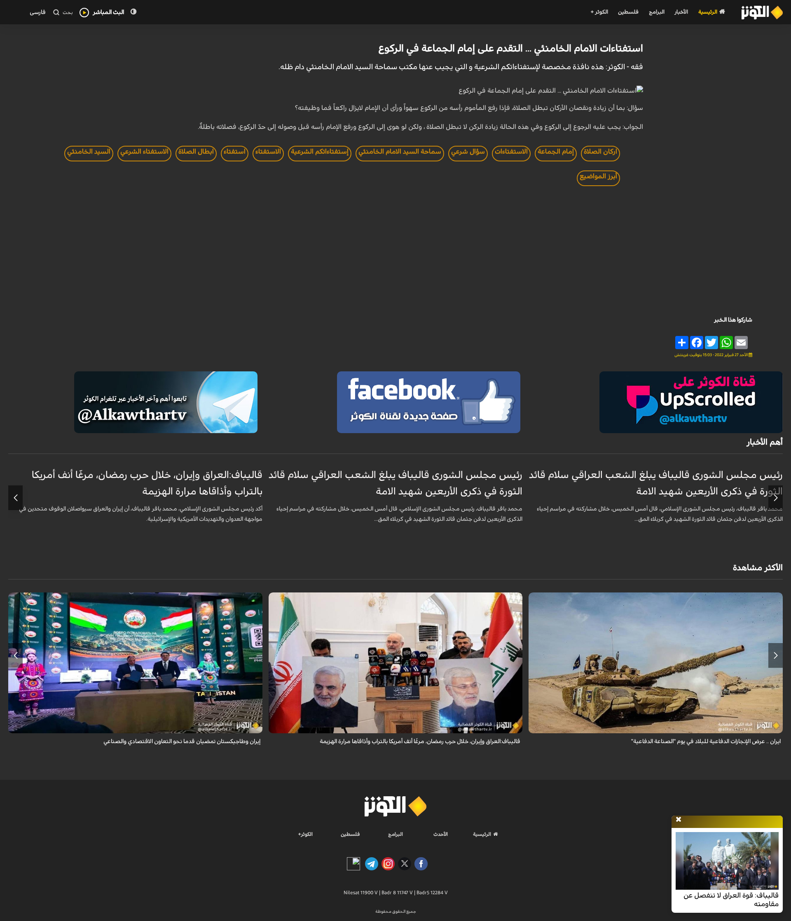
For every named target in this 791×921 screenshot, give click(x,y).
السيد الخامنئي (88, 151)
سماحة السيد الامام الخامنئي (399, 151)
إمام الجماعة (556, 151)
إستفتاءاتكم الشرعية (320, 151)
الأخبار (681, 12)
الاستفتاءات (511, 151)
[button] (775, 497)
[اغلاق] (678, 819)
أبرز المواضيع (598, 176)
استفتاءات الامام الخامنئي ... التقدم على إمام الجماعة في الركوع (510, 49)
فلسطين (628, 12)
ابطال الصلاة (196, 151)
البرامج (657, 12)
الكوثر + (599, 12)
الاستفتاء (268, 151)
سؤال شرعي (468, 151)
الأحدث (440, 834)
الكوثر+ (305, 834)
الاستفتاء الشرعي (144, 151)
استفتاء (235, 151)
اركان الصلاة (600, 151)
